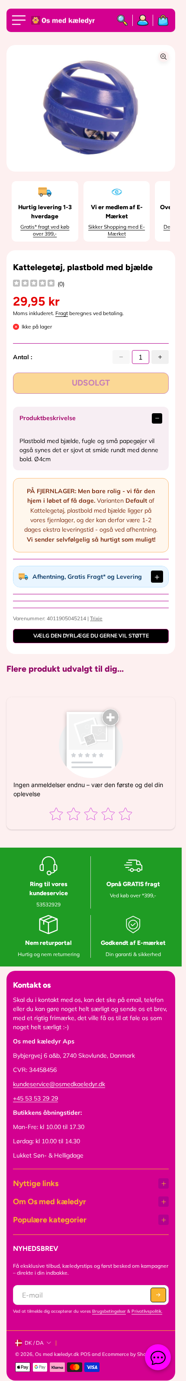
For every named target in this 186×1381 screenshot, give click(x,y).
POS (85, 1354)
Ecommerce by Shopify (128, 1354)
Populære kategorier (50, 1220)
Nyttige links (35, 1183)
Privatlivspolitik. (146, 1311)
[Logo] (63, 20)
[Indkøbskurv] (161, 20)
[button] (158, 1295)
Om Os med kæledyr (49, 1201)
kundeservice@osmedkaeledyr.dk (59, 1084)
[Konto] (143, 20)
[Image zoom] (163, 56)
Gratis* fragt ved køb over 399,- (44, 230)
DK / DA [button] (34, 1343)
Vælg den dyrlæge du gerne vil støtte (91, 635)
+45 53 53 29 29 (35, 1098)
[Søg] (122, 20)
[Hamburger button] (20, 20)
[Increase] (160, 357)
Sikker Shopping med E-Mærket (116, 230)
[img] (34, 284)
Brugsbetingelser (109, 1311)
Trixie (96, 618)
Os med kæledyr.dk (57, 1354)
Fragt (61, 313)
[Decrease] (121, 357)
